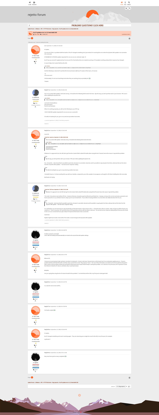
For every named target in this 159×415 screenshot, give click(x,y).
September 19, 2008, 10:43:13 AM (55, 185)
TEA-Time (36, 34)
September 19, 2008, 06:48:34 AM (55, 90)
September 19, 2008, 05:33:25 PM (55, 282)
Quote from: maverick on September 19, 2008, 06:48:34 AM (56, 137)
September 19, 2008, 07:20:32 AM (55, 130)
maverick (36, 97)
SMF (66, 411)
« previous (124, 34)
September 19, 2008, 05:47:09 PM (55, 306)
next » (128, 34)
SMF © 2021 (71, 411)
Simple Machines (79, 411)
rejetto (36, 240)
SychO (84, 412)
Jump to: (113, 386)
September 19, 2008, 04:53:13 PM (55, 254)
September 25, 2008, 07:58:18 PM (55, 329)
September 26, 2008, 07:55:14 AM (55, 352)
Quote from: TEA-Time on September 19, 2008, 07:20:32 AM (56, 189)
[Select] (48, 66)
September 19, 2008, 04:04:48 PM (55, 230)
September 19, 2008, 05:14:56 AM (53, 45)
